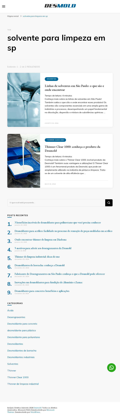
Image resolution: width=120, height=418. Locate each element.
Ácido (10, 310)
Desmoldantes (15, 343)
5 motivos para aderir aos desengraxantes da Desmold (43, 248)
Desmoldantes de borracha (21, 350)
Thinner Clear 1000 (55, 140)
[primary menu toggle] (3, 6)
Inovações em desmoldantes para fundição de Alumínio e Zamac (49, 282)
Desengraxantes (16, 317)
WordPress (35, 412)
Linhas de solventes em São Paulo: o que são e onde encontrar (74, 88)
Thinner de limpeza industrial (23, 383)
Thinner (11, 370)
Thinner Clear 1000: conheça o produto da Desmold (72, 149)
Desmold (37, 407)
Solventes (51, 79)
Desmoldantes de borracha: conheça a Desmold (40, 265)
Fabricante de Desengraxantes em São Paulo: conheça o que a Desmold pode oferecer (60, 274)
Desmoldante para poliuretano (23, 337)
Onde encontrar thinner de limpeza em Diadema (40, 239)
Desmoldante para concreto (22, 323)
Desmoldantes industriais (21, 357)
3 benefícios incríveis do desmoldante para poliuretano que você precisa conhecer (58, 222)
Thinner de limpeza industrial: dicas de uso (37, 256)
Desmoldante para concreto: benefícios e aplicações (42, 291)
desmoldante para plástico (21, 330)
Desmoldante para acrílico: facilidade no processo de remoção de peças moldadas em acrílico (63, 231)
